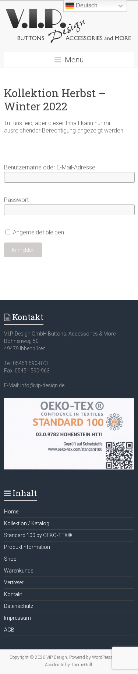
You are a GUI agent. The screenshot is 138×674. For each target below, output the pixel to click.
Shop (10, 559)
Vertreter (14, 582)
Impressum (17, 618)
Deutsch (86, 5)
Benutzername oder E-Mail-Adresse (49, 167)
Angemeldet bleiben (37, 232)
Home (11, 512)
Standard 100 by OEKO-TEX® (38, 535)
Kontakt (13, 594)
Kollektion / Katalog (26, 523)
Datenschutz (18, 606)
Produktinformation (27, 547)
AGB (9, 630)
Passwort (16, 199)
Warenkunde (18, 571)
